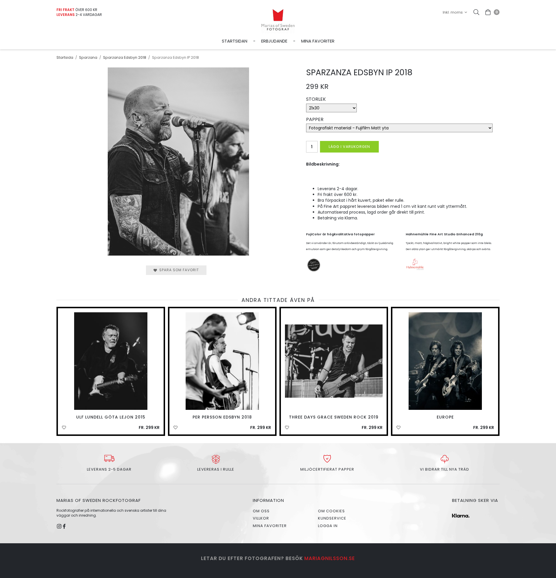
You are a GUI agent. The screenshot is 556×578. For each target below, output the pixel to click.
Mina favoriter (317, 41)
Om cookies (331, 511)
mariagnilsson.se (329, 558)
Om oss (261, 511)
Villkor (261, 518)
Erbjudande (274, 41)
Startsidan (234, 41)
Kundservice (332, 518)
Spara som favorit (178, 269)
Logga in (328, 526)
